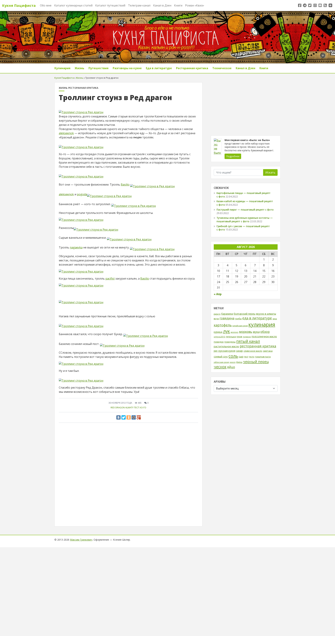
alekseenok (66, 133)
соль (233, 356)
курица (218, 332)
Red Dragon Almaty (122, 407)
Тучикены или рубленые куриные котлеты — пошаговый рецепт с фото (245, 219)
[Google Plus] (139, 417)
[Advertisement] (246, 106)
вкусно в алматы (266, 313)
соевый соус (221, 356)
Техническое (222, 68)
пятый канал (248, 341)
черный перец (256, 361)
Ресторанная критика (192, 68)
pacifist (110, 278)
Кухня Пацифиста (19, 5)
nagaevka (76, 247)
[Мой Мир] (134, 417)
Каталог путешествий (110, 5)
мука (256, 332)
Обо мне (45, 5)
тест (136, 407)
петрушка (231, 336)
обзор (265, 331)
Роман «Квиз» (194, 5)
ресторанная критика (258, 346)
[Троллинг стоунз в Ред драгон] (81, 110)
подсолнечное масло (264, 336)
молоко (234, 332)
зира (275, 318)
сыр (241, 356)
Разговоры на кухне (127, 68)
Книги (178, 5)
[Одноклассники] (128, 417)
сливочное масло (253, 350)
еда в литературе (257, 318)
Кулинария (62, 68)
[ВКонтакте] (118, 417)
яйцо (231, 367)
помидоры (230, 341)
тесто (251, 356)
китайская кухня (240, 325)
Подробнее (233, 156)
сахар (239, 350)
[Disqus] (128, 473)
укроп (233, 362)
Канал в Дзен (162, 5)
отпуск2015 (219, 336)
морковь (245, 332)
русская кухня (226, 350)
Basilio (125, 184)
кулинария (261, 324)
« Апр (218, 294)
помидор (219, 341)
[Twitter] (123, 417)
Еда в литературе (159, 68)
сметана (268, 350)
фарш (239, 362)
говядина (226, 318)
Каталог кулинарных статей (73, 5)
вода (216, 318)
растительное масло (226, 346)
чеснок (220, 366)
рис (216, 350)
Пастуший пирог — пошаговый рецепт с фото (245, 209)
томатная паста (263, 356)
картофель (223, 325)
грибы (238, 318)
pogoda (82, 194)
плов (239, 336)
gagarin (217, 314)
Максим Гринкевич (81, 539)
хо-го (143, 407)
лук (226, 331)
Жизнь (79, 68)
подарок (247, 336)
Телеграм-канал (139, 5)
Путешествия (98, 68)
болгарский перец (244, 313)
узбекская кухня (221, 362)
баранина (227, 313)
